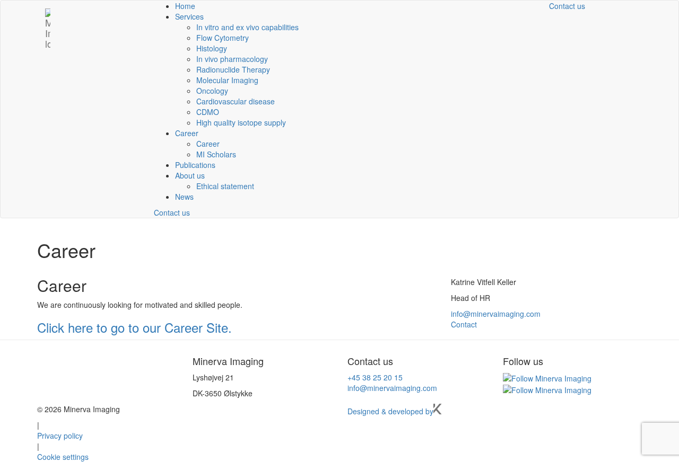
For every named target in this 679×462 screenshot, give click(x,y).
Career (186, 133)
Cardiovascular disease (235, 101)
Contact (464, 324)
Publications (195, 164)
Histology (211, 48)
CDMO (207, 111)
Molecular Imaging (227, 80)
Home (185, 6)
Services (189, 16)
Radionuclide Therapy (233, 69)
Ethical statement (225, 186)
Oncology (212, 90)
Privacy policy (60, 435)
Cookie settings (63, 456)
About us (190, 175)
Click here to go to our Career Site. (134, 327)
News (184, 196)
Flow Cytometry (222, 37)
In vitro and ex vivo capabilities (247, 27)
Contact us (172, 212)
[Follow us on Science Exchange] (547, 389)
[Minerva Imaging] (47, 14)
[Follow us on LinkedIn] (547, 377)
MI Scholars (216, 154)
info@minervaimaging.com (496, 313)
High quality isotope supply (241, 122)
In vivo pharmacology (232, 59)
